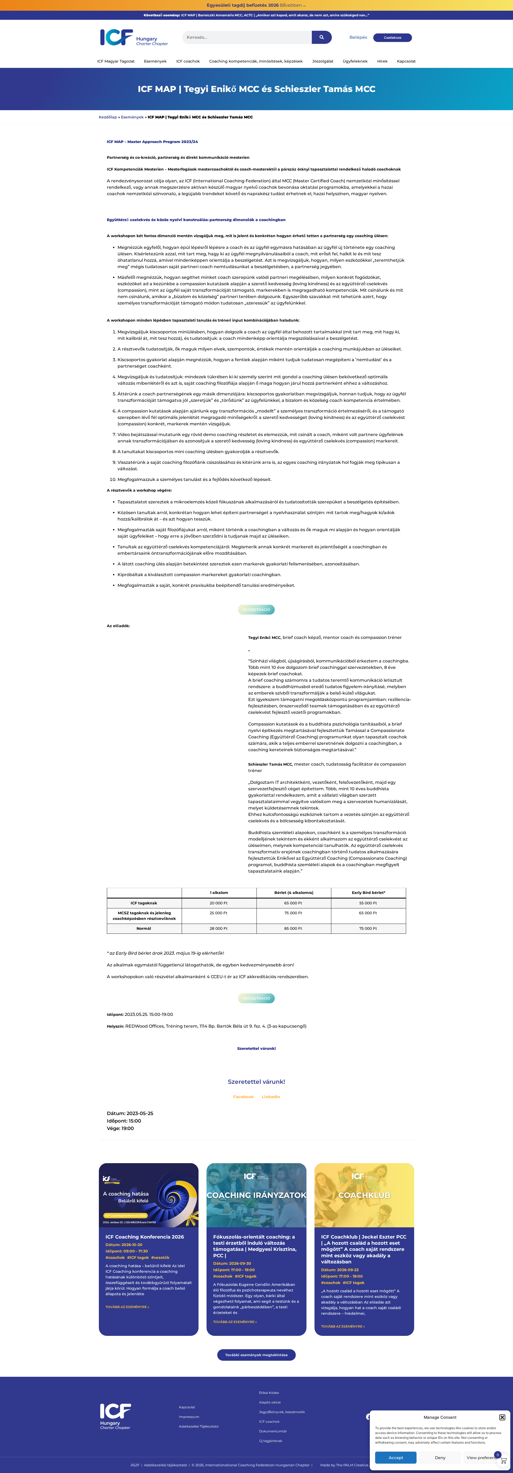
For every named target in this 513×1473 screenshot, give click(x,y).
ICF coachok (188, 61)
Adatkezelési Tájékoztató (199, 1426)
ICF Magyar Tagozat (116, 61)
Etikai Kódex (269, 1393)
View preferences (484, 1457)
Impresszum (189, 1417)
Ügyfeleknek (355, 61)
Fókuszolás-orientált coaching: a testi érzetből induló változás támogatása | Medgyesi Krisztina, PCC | (255, 1246)
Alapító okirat (270, 1402)
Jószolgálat (322, 61)
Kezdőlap (108, 117)
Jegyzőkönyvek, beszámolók (282, 1412)
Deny (440, 1457)
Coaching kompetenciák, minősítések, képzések (256, 61)
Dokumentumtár (273, 1431)
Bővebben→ (293, 5)
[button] (502, 1417)
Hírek (382, 61)
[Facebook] (369, 1417)
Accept (396, 1457)
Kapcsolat (406, 61)
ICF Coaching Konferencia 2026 (145, 1237)
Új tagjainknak (270, 1441)
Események (155, 61)
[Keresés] (322, 37)
